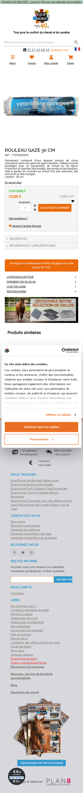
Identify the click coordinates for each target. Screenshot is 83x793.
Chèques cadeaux (22, 654)
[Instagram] (31, 552)
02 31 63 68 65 (38, 50)
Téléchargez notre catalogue (41, 763)
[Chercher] (76, 42)
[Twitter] (23, 552)
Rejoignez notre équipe (25, 525)
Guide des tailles (21, 646)
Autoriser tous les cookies (41, 427)
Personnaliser (39, 439)
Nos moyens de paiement (27, 630)
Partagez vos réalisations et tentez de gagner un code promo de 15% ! (42, 265)
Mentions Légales (22, 614)
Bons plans (18, 650)
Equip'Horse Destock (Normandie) (32, 484)
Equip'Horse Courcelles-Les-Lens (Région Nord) (41, 500)
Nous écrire (18, 521)
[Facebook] (14, 552)
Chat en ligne (16, 286)
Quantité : (25, 202)
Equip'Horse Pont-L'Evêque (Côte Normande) (39, 488)
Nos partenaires (20, 626)
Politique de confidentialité (27, 622)
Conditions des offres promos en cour (35, 642)
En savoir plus (13, 182)
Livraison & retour (20, 276)
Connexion (17, 593)
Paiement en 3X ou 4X (21, 281)
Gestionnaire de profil (24, 618)
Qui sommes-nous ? (23, 606)
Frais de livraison (21, 634)
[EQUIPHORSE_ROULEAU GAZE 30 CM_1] (41, 107)
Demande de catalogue (25, 529)
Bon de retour (19, 638)
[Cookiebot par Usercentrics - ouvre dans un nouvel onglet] (62, 350)
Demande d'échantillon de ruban (31, 533)
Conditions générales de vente (30, 610)
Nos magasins (16, 291)
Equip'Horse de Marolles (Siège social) (35, 480)
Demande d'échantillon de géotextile (34, 537)
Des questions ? (18, 218)
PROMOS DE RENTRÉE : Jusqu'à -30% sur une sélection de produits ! (41, 1)
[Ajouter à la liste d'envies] (72, 201)
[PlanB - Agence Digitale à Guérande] (57, 781)
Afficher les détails (58, 414)
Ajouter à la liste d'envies (26, 226)
